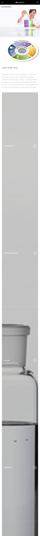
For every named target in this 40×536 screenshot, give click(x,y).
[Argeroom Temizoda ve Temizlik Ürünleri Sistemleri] (20, 2)
